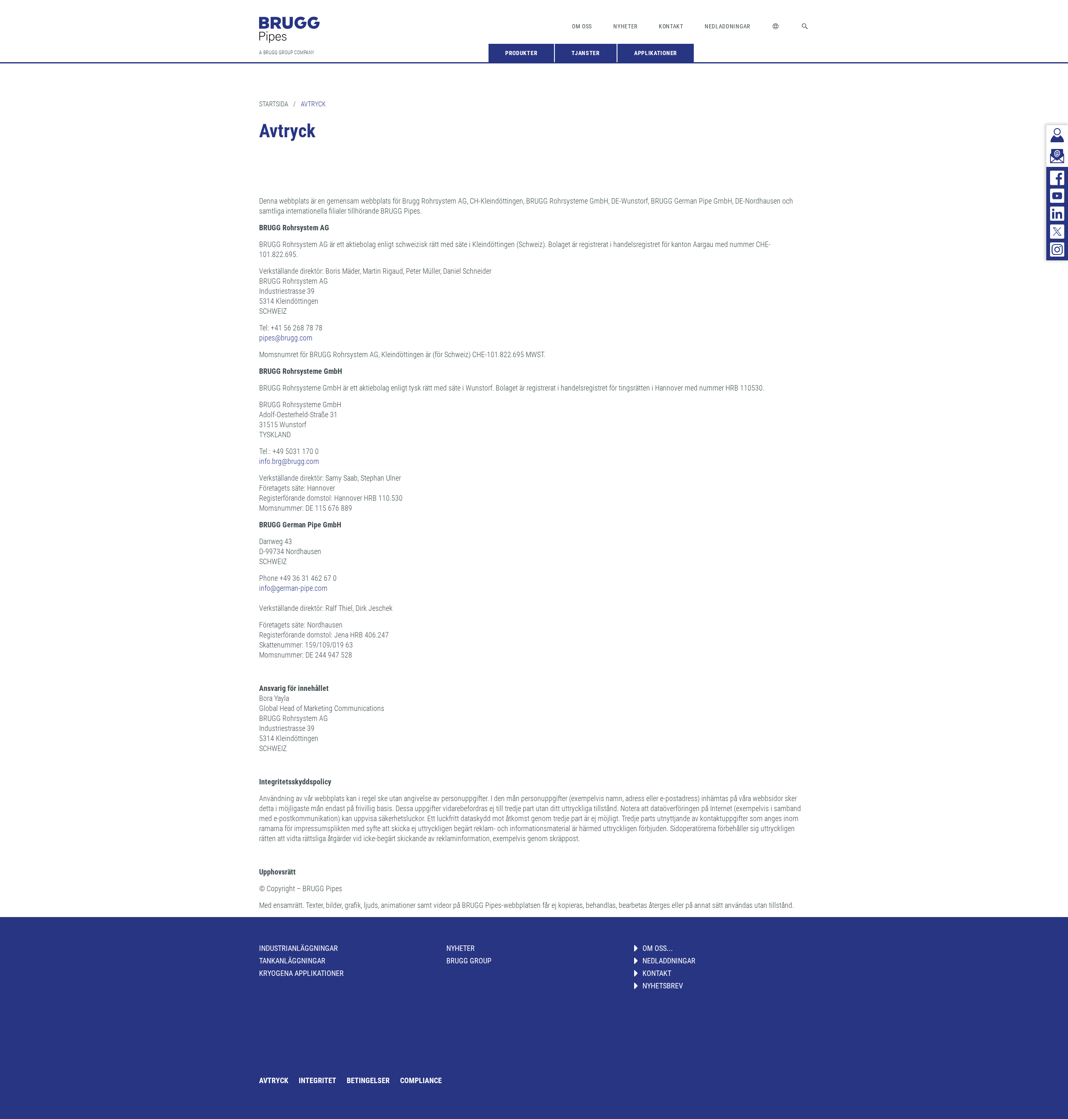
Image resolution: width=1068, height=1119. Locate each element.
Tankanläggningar (292, 960)
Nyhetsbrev (662, 985)
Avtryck (273, 1080)
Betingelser (368, 1080)
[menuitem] (521, 53)
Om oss (582, 26)
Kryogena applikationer (301, 973)
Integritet (317, 1080)
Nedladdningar (727, 26)
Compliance (421, 1080)
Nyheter (625, 26)
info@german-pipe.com (293, 588)
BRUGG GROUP (468, 960)
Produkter (521, 53)
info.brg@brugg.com (289, 461)
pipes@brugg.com (285, 337)
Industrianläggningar (298, 948)
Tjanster (586, 53)
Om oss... (657, 948)
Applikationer (655, 53)
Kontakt (671, 26)
